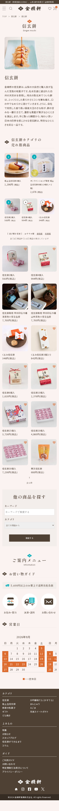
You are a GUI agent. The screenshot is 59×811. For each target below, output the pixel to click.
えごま (33, 707)
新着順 (48, 233)
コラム (5, 745)
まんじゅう (35, 703)
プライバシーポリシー (12, 771)
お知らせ (6, 734)
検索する (29, 538)
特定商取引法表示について (15, 767)
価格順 (40, 233)
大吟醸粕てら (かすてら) (42, 700)
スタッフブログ (9, 737)
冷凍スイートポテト (39, 711)
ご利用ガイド (8, 760)
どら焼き (6, 715)
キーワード (11, 506)
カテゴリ (10, 519)
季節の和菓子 (9, 707)
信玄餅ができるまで (11, 741)
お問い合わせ (8, 764)
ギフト (5, 711)
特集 (4, 730)
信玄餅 (5, 700)
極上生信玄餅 (9, 703)
